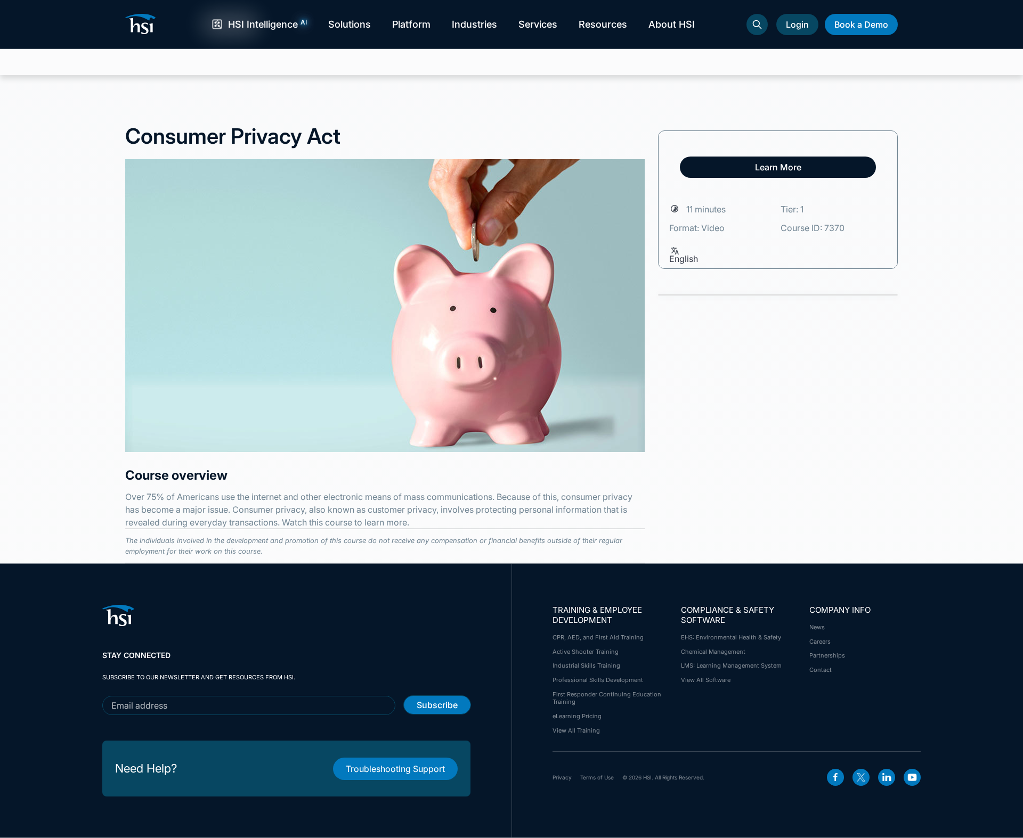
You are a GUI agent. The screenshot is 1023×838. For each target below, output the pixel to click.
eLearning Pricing (577, 716)
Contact (820, 669)
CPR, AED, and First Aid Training (598, 637)
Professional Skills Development (598, 680)
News (817, 627)
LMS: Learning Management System (731, 665)
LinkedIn (886, 777)
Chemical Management (713, 651)
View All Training (576, 730)
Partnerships (827, 655)
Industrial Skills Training (586, 665)
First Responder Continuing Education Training (607, 698)
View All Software (705, 680)
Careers (820, 641)
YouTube (912, 777)
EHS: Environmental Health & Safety (731, 637)
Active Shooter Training (586, 651)
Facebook (835, 777)
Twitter (861, 777)
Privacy (562, 777)
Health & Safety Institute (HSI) (142, 24)
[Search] (757, 24)
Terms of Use (597, 777)
